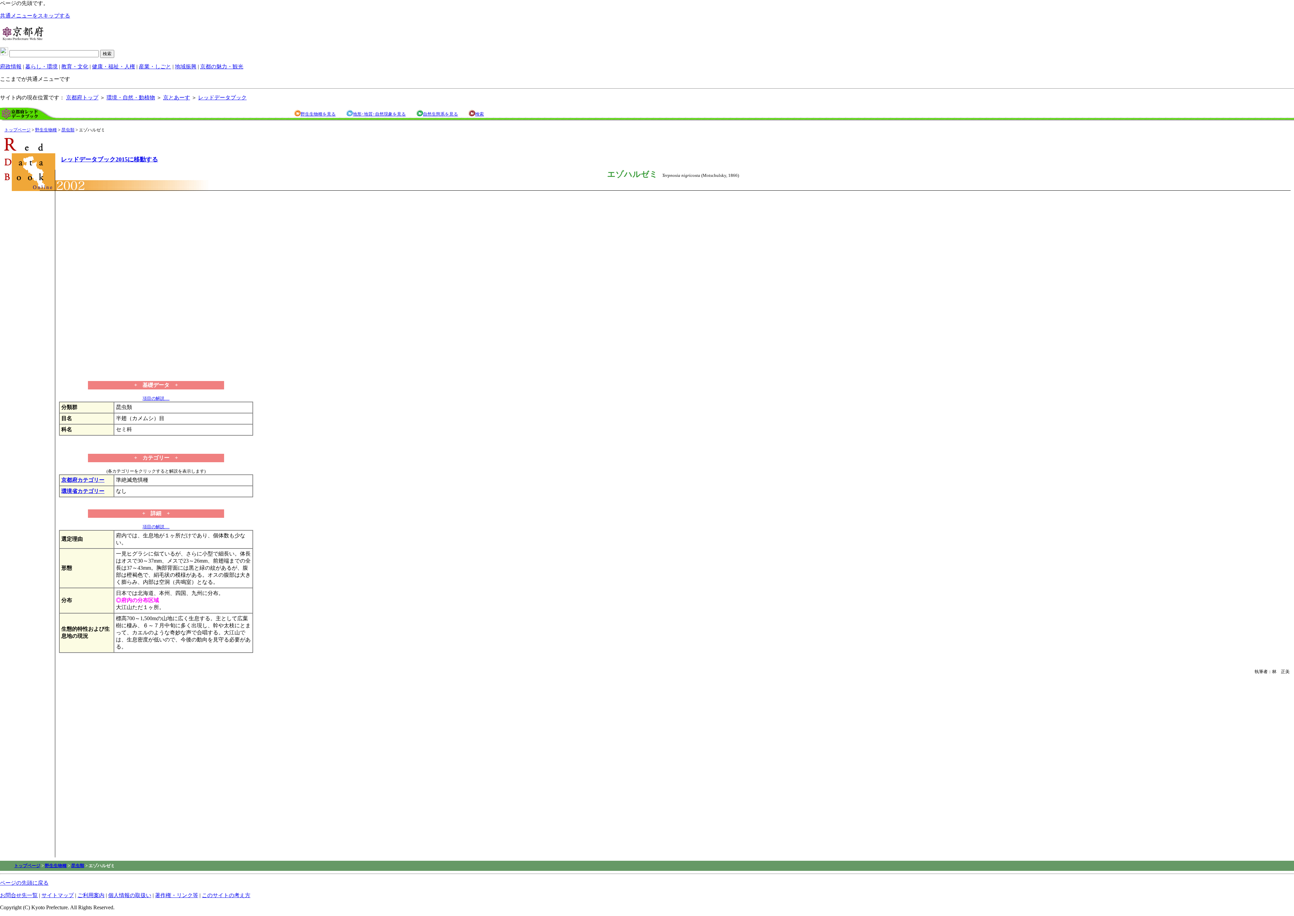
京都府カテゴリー (82, 480)
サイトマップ (57, 895)
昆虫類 (67, 129)
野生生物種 (46, 129)
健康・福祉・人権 (113, 66)
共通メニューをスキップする (35, 16)
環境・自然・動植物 (130, 97)
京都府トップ (82, 97)
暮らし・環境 (41, 66)
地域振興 (185, 66)
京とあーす (176, 97)
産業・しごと (155, 66)
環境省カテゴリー (82, 491)
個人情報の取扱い (129, 895)
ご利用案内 (91, 895)
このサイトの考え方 (226, 895)
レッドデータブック (222, 97)
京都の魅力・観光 (221, 66)
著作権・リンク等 (176, 895)
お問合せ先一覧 (19, 895)
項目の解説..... (156, 398)
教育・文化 (74, 66)
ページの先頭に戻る (24, 883)
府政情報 (11, 66)
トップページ (17, 129)
